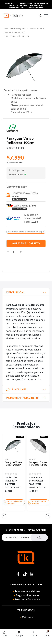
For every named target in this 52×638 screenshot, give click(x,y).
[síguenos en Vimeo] (25, 574)
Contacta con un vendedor (13, 502)
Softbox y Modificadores (13, 32)
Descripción (15, 292)
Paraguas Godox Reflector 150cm (38, 463)
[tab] (26, 292)
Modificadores (36, 28)
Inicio (5, 28)
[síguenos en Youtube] (31, 574)
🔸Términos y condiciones (26, 591)
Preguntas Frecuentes (22, 397)
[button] (4, 516)
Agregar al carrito (26, 243)
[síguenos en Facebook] (18, 574)
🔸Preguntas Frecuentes (26, 595)
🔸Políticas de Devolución (26, 599)
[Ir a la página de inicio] (13, 15)
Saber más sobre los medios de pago (26, 231)
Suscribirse (39, 537)
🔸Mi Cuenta (26, 617)
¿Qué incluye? (16, 389)
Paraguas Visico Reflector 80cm (13, 463)
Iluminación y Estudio (19, 28)
